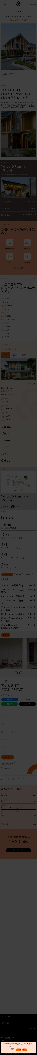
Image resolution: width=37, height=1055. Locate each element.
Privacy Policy (28, 1044)
